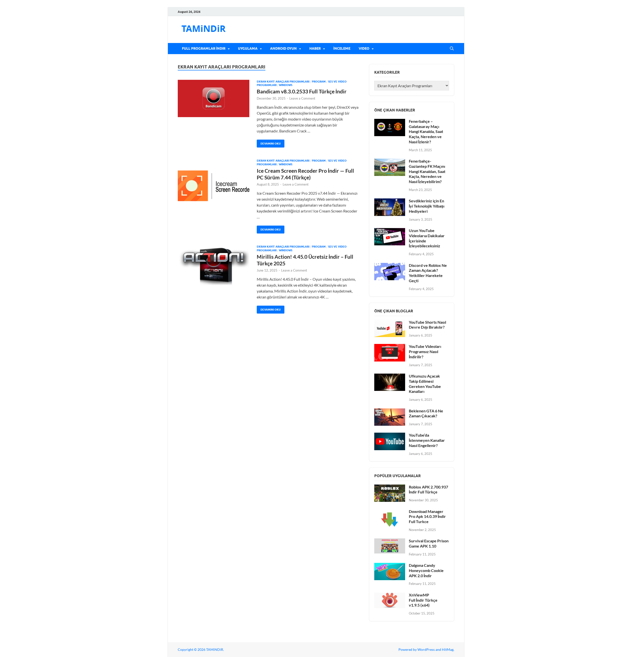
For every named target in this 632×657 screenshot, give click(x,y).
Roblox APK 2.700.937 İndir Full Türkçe (428, 489)
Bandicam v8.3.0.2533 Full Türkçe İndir (302, 91)
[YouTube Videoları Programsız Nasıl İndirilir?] (389, 346)
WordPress (426, 649)
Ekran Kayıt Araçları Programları (283, 81)
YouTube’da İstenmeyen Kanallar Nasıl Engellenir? (427, 440)
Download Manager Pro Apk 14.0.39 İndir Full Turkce (427, 516)
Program (319, 81)
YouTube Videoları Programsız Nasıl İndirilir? (425, 351)
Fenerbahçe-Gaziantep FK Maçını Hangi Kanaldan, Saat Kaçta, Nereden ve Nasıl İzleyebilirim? (427, 171)
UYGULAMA (247, 48)
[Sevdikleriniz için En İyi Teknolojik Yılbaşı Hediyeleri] (389, 201)
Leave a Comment (302, 98)
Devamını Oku (269, 142)
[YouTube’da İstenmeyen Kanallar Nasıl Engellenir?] (389, 435)
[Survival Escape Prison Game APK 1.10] (389, 541)
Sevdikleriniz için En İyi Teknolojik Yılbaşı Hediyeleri (426, 205)
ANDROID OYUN (283, 48)
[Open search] (451, 48)
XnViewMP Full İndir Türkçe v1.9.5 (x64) (423, 600)
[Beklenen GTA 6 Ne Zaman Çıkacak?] (389, 411)
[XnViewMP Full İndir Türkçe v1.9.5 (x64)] (389, 595)
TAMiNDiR (203, 28)
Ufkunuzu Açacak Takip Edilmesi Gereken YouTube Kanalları (425, 384)
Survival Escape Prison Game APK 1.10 (429, 543)
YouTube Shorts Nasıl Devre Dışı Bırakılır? (427, 325)
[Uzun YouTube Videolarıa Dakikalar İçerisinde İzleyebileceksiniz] (389, 231)
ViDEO (364, 48)
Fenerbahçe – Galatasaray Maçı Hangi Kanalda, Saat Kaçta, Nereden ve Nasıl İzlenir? (426, 131)
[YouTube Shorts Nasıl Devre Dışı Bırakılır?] (389, 322)
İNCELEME (341, 48)
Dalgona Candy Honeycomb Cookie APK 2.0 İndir (426, 570)
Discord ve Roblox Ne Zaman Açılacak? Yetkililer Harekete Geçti (428, 273)
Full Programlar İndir (203, 48)
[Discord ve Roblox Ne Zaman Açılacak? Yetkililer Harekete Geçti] (389, 265)
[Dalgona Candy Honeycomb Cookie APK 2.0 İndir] (389, 565)
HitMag (448, 649)
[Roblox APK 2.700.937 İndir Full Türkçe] (389, 487)
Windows (285, 85)
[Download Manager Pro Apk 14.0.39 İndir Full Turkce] (389, 511)
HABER (315, 48)
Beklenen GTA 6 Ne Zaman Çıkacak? (426, 413)
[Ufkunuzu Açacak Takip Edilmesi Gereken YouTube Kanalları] (389, 376)
